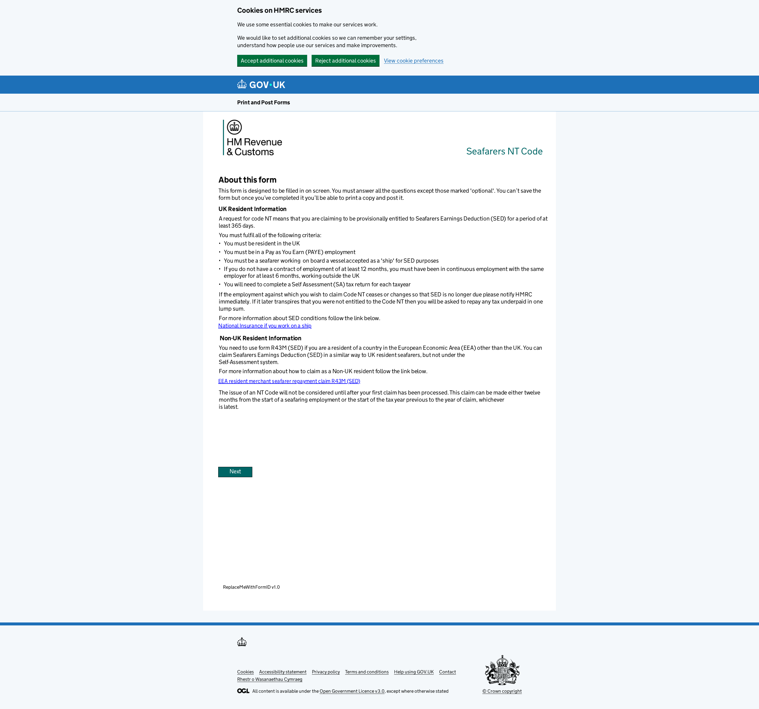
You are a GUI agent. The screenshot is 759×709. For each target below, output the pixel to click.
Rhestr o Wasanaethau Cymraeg (269, 679)
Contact (447, 672)
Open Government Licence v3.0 (352, 691)
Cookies (245, 672)
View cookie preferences (414, 60)
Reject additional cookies (345, 60)
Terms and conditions (367, 672)
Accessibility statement (283, 672)
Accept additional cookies (272, 60)
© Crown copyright (502, 691)
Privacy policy (326, 672)
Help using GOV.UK (414, 672)
